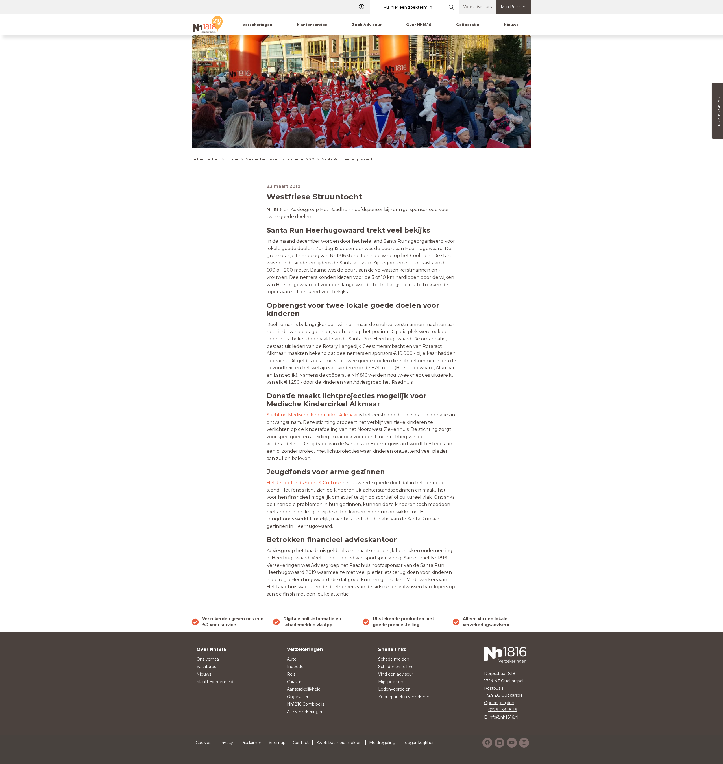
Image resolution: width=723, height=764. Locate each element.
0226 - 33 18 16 (502, 709)
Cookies (203, 742)
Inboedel (295, 666)
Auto (292, 659)
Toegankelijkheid (419, 742)
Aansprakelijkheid (304, 689)
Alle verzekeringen (305, 711)
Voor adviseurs (477, 6)
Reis (291, 674)
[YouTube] (512, 743)
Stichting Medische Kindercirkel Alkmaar (312, 415)
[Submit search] (451, 7)
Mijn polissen (390, 681)
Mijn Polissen (513, 6)
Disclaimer (251, 742)
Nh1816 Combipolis (305, 704)
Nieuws (204, 674)
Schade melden (393, 659)
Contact (301, 742)
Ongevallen (298, 696)
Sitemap (277, 742)
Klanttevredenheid (215, 681)
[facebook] (487, 743)
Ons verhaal (208, 659)
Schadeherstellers (395, 666)
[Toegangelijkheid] (361, 7)
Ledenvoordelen (394, 689)
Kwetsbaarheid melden (339, 742)
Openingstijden (499, 702)
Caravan (294, 681)
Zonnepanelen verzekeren (404, 696)
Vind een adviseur (395, 674)
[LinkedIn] (499, 743)
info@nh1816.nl (503, 717)
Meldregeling (382, 742)
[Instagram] (524, 743)
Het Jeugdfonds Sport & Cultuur (304, 482)
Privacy (226, 742)
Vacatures (206, 666)
